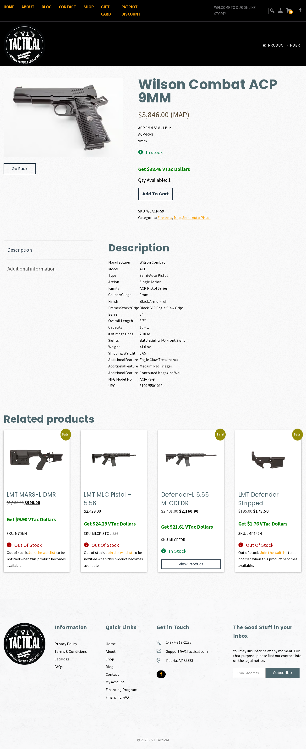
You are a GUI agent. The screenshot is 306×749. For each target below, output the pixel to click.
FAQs (59, 666)
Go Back (19, 168)
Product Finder (284, 45)
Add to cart (155, 194)
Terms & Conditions (71, 651)
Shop (88, 7)
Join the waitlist (41, 552)
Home (9, 7)
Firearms (165, 217)
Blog (47, 7)
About (28, 7)
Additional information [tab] (31, 269)
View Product (191, 564)
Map (177, 217)
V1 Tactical (160, 740)
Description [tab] (19, 250)
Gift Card (106, 10)
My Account (115, 682)
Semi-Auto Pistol (196, 217)
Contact (67, 7)
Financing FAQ (117, 697)
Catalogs (62, 659)
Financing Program (121, 689)
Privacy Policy (66, 643)
